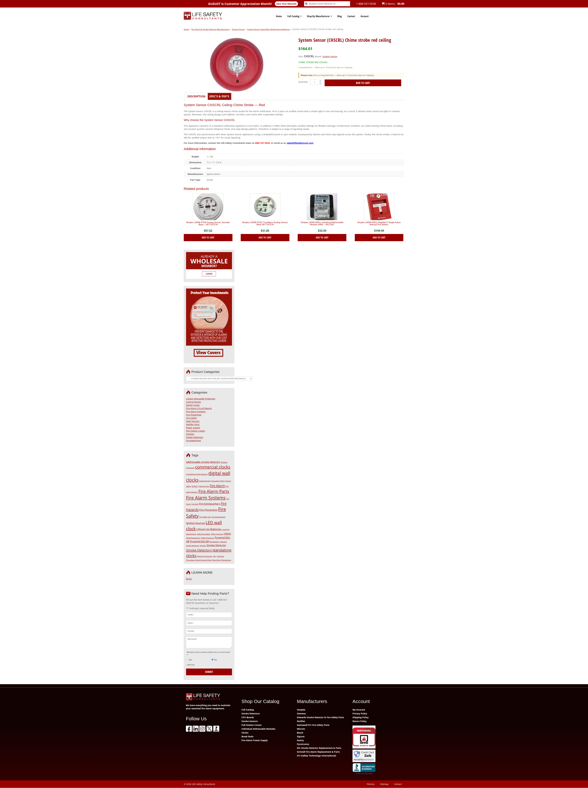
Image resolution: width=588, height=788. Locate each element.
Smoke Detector (216, 545)
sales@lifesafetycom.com (300, 142)
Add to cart (363, 83)
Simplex (190, 434)
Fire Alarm (217, 486)
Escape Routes (205, 481)
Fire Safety (191, 418)
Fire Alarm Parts (213, 491)
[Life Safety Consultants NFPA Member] (377, 737)
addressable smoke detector (203, 462)
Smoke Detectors (194, 437)
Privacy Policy (359, 713)
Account (365, 16)
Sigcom (301, 736)
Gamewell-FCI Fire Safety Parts (313, 725)
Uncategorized (193, 440)
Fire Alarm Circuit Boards (199, 408)
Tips (214, 556)
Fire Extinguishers (209, 503)
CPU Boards (247, 717)
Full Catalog (293, 16)
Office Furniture (217, 534)
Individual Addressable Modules (258, 728)
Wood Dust (216, 560)
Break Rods (247, 736)
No (215, 659)
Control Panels (193, 401)
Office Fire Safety (203, 534)
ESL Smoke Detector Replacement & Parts (319, 748)
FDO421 (195, 486)
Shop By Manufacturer (318, 16)
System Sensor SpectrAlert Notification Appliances (268, 29)
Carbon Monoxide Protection (200, 398)
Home (279, 16)
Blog (339, 16)
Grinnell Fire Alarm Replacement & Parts (318, 751)
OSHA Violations (207, 538)
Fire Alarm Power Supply (254, 740)
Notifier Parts (193, 424)
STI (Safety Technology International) (316, 755)
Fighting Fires (203, 486)
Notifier (301, 721)
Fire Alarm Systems (196, 411)
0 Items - (394, 4)
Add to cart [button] (208, 237)
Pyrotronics (303, 744)
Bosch (300, 732)
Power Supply (193, 427)
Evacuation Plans (218, 481)
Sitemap (384, 784)
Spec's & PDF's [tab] (219, 96)
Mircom (301, 728)
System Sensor (238, 29)
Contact (351, 16)
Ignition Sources (195, 523)
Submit (209, 672)
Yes (190, 659)
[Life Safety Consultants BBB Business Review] (377, 769)
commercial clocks (212, 467)
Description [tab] (196, 96)
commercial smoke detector (197, 474)
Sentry (300, 740)
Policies (371, 784)
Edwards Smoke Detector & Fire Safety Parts (320, 717)
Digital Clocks (193, 405)
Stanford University (204, 556)
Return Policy (359, 721)
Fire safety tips (205, 517)
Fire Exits (194, 504)
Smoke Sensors (249, 721)
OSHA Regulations (193, 538)
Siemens (301, 713)
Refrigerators (214, 542)
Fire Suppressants (218, 517)
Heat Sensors (193, 421)
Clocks (244, 732)
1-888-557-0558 (366, 4)
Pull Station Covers (195, 430)
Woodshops (226, 560)
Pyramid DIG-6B (199, 541)
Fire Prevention (194, 414)
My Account (358, 709)
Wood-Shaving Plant (203, 560)
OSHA (227, 533)
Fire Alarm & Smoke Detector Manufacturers (210, 29)
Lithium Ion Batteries (208, 529)
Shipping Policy (360, 717)
